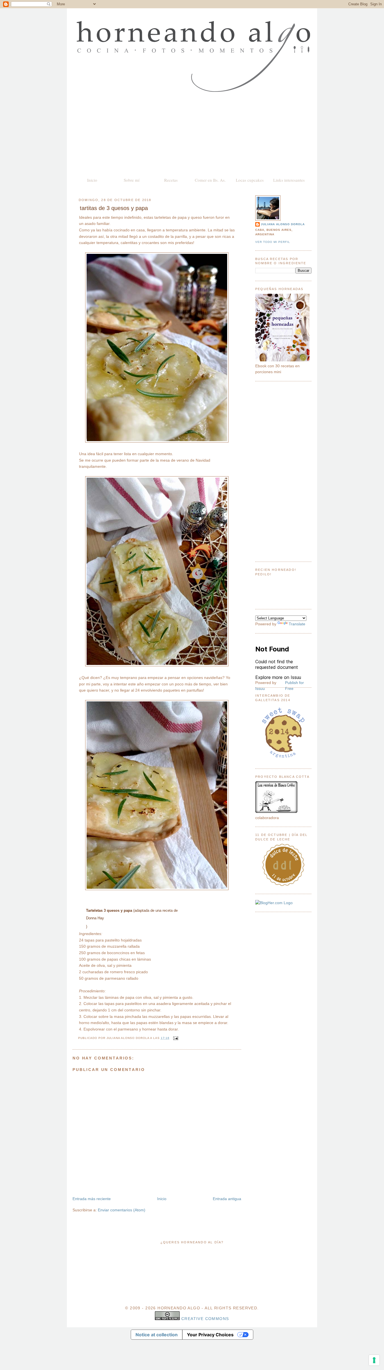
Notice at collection (156, 1334)
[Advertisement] (192, 134)
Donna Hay (95, 918)
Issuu (260, 688)
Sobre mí (131, 180)
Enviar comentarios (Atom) (121, 1210)
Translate (297, 624)
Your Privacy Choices (210, 1334)
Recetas (171, 180)
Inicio (92, 180)
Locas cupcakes (250, 180)
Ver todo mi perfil (272, 241)
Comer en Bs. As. (210, 180)
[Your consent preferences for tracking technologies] (374, 1360)
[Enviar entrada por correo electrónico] (175, 1038)
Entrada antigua (227, 1198)
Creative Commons (205, 1318)
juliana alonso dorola (283, 224)
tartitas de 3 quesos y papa (114, 208)
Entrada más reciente (92, 1198)
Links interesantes (289, 180)
